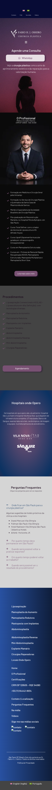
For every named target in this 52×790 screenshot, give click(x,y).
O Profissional (18, 673)
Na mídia (28, 15)
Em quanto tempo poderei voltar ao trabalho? (25, 558)
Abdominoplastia (20, 629)
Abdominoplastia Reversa (24, 637)
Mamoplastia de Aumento (24, 612)
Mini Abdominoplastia (22, 643)
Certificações (18, 679)
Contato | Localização (22, 698)
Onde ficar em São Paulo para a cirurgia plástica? (24, 506)
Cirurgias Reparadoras (22, 654)
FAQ (21, 15)
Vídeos (37, 15)
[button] (26, 42)
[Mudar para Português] (28, 10)
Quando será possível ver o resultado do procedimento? (22, 566)
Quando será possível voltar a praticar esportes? (23, 550)
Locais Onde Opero (21, 660)
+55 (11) (15, 690)
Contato (13, 15)
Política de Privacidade (26, 763)
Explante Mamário (20, 648)
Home (14, 668)
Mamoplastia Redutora (22, 617)
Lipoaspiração (18, 606)
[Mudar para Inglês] (23, 10)
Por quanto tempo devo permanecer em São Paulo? (20, 542)
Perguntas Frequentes (22, 704)
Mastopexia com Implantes (25, 623)
